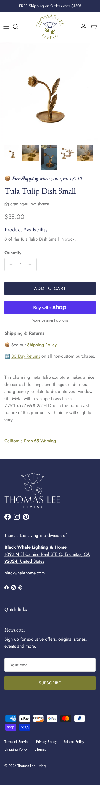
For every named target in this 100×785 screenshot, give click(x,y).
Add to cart (50, 288)
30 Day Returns (25, 356)
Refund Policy (73, 741)
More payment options (50, 320)
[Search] (18, 27)
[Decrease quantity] (9, 264)
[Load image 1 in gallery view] (50, 92)
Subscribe (50, 683)
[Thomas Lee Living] (50, 26)
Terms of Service (16, 741)
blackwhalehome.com (24, 573)
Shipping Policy (41, 345)
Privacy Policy (46, 741)
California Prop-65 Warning (30, 441)
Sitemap (40, 749)
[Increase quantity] (31, 264)
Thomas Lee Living (32, 765)
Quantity (12, 253)
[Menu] (6, 27)
